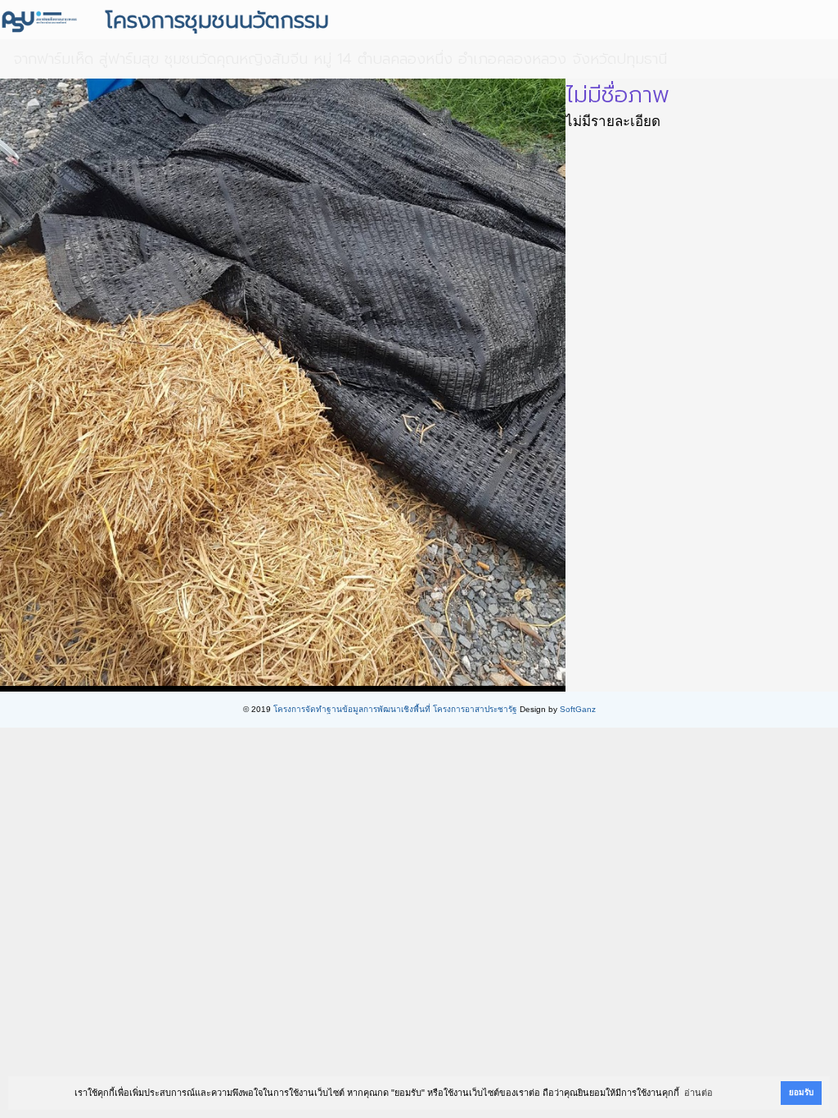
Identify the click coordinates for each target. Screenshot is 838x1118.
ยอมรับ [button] (801, 1092)
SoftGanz (578, 709)
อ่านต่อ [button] (698, 1093)
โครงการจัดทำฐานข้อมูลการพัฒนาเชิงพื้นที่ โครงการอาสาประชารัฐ (395, 709)
